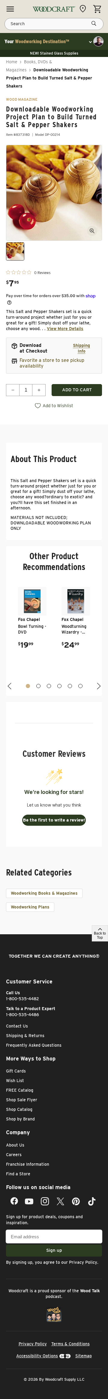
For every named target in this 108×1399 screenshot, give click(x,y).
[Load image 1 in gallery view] (15, 251)
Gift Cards (16, 1071)
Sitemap (83, 1355)
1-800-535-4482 (22, 998)
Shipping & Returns (25, 1035)
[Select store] (84, 8)
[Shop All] (10, 9)
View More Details (65, 328)
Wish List (15, 1080)
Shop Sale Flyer (21, 1099)
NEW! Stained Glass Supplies (54, 53)
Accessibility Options (37, 1355)
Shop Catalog (19, 1109)
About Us (15, 1145)
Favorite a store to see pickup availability (52, 363)
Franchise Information (27, 1164)
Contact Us (17, 1026)
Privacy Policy (83, 1262)
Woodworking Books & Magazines (44, 893)
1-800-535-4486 (22, 1014)
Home (11, 61)
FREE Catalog (19, 1090)
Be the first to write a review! (54, 820)
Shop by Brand (20, 1119)
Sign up (54, 1250)
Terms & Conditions (70, 1343)
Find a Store (18, 1173)
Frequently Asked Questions (34, 1045)
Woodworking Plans (30, 907)
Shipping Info (81, 348)
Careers (14, 1154)
